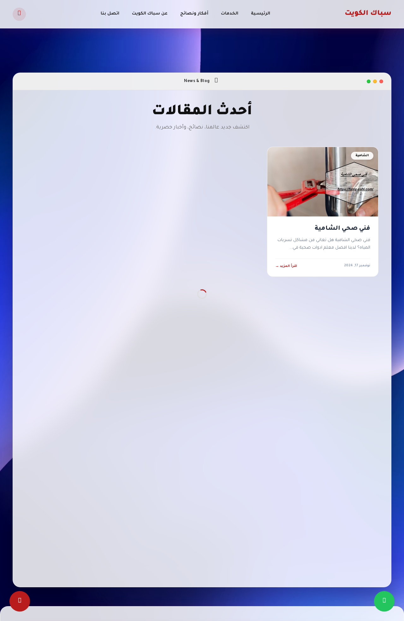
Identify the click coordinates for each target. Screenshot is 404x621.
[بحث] (19, 14)
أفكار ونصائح (194, 13)
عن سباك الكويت (150, 13)
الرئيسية (260, 13)
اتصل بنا (110, 13)
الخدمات (229, 13)
